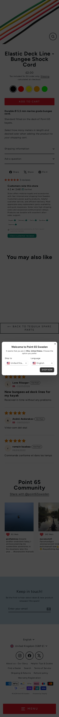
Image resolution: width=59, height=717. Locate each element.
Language (35, 358)
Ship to (8, 358)
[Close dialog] (55, 343)
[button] (16, 363)
